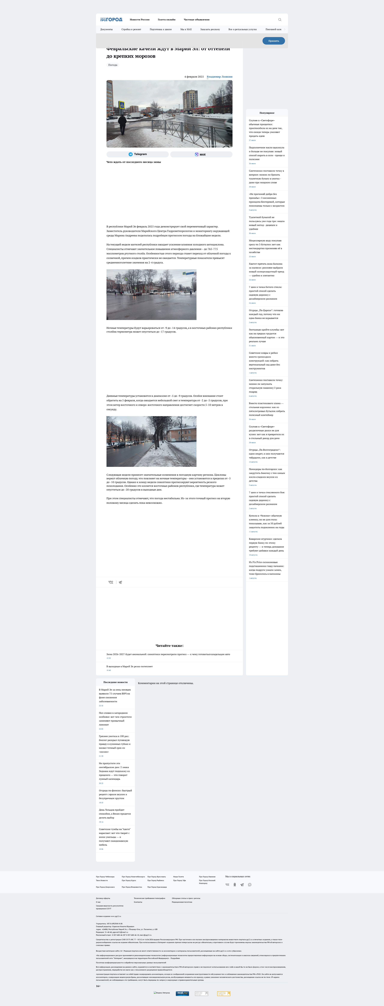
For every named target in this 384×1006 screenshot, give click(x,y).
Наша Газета (178, 876)
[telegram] (121, 582)
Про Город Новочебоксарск (133, 876)
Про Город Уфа (179, 880)
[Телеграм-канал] (137, 154)
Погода (112, 65)
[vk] (111, 582)
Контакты (138, 902)
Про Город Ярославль (156, 876)
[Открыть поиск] (280, 20)
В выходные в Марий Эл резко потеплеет (129, 668)
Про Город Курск (129, 880)
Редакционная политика (182, 902)
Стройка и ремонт (131, 29)
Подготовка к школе (161, 29)
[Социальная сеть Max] (201, 154)
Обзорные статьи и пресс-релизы (186, 898)
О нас (98, 902)
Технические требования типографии (149, 898)
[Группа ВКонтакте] (227, 885)
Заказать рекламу (210, 29)
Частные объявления (196, 19)
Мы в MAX (186, 29)
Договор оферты (103, 898)
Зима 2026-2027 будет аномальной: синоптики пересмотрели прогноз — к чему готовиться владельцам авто (168, 656)
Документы (106, 29)
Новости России (140, 19)
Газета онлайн (167, 19)
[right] (284, 29)
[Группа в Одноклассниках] (234, 885)
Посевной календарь (277, 29)
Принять (273, 40)
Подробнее (175, 958)
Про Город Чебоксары (105, 876)
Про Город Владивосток (132, 887)
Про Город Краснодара (157, 887)
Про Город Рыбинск (155, 880)
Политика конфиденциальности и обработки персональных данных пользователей (131, 962)
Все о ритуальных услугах (243, 29)
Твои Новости (102, 880)
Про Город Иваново (207, 876)
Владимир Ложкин (219, 76)
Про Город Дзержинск (105, 887)
